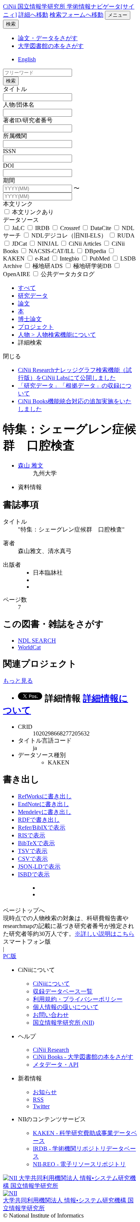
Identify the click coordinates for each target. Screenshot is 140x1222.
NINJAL (48, 243)
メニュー (117, 15)
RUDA (125, 235)
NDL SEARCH (37, 640)
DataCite (101, 228)
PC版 (9, 956)
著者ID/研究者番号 (28, 120)
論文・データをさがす (48, 38)
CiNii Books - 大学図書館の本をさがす (83, 1057)
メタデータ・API (55, 1064)
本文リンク (18, 204)
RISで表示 (31, 835)
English (27, 59)
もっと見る (18, 681)
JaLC (18, 228)
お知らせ (45, 1092)
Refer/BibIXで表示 (41, 827)
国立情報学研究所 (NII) (63, 1022)
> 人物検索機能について (63, 335)
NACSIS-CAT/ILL (51, 251)
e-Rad (42, 258)
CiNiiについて (51, 983)
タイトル (15, 89)
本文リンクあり (32, 212)
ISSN (9, 151)
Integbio (69, 258)
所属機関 (15, 136)
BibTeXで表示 (36, 843)
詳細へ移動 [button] (33, 15)
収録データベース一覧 (63, 991)
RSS (38, 1099)
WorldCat (29, 647)
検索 (11, 24)
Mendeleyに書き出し (44, 812)
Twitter (41, 1106)
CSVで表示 (33, 859)
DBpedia (95, 251)
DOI (8, 165)
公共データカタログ (66, 274)
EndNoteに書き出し (43, 804)
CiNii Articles (85, 243)
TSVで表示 (32, 851)
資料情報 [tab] (30, 487)
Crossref (70, 228)
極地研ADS (47, 266)
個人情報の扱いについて (66, 1007)
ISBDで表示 (34, 874)
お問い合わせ (51, 1015)
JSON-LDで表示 (39, 866)
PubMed (99, 258)
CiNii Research (51, 1050)
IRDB (42, 228)
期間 (9, 180)
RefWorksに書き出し (45, 796)
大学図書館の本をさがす (51, 46)
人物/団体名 (18, 104)
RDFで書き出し (39, 820)
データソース (21, 220)
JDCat (19, 243)
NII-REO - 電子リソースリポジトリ (79, 1164)
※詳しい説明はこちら (104, 934)
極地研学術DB (92, 266)
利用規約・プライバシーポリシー (77, 999)
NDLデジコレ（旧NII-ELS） (69, 235)
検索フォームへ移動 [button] (76, 15)
